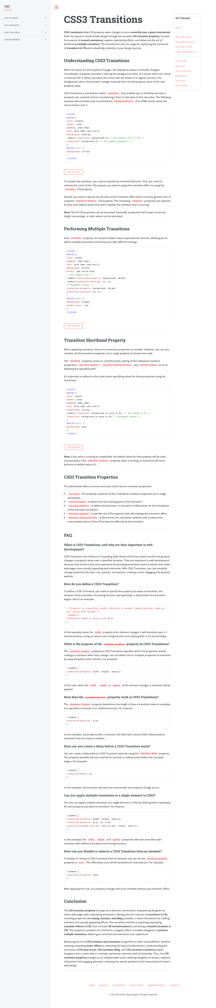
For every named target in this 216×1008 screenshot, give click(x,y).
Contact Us (174, 985)
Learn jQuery (181, 75)
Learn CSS (180, 66)
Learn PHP (180, 80)
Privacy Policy (136, 985)
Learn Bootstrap (183, 71)
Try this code (73, 172)
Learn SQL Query (183, 37)
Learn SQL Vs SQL (183, 46)
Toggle (56, 7)
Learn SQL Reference (185, 51)
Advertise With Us (156, 985)
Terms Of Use (118, 985)
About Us (103, 985)
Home (178, 27)
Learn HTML (181, 61)
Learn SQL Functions (185, 42)
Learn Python (181, 85)
